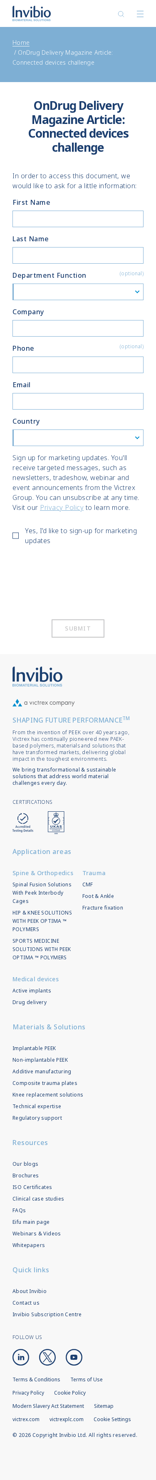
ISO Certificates (32, 1187)
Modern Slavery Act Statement (48, 1406)
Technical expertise (37, 1106)
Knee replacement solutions (47, 1094)
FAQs (19, 1210)
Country (26, 421)
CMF (87, 884)
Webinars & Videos (36, 1233)
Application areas (42, 851)
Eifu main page (31, 1221)
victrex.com (26, 1419)
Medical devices (35, 979)
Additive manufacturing (42, 1071)
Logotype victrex (31, 13)
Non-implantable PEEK (40, 1059)
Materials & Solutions (49, 1026)
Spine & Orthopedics (42, 873)
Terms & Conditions (36, 1379)
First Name (31, 202)
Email (21, 384)
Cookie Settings (112, 1419)
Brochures (25, 1175)
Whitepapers (28, 1245)
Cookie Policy (70, 1392)
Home (21, 42)
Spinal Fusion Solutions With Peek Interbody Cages (42, 893)
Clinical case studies (38, 1198)
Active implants (31, 990)
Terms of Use (86, 1379)
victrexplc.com (67, 1419)
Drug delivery (29, 1002)
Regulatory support (37, 1117)
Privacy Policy (62, 507)
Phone (78, 348)
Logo (37, 677)
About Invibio (29, 1291)
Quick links (31, 1269)
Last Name (30, 238)
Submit (78, 628)
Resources (30, 1142)
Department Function (78, 275)
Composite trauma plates (44, 1083)
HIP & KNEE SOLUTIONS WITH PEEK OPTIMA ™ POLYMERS (42, 921)
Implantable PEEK (34, 1048)
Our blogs (25, 1163)
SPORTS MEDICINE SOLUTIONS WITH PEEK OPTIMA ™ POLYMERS (41, 949)
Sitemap (104, 1406)
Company (28, 311)
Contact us (26, 1302)
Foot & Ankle (98, 896)
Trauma (94, 873)
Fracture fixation (103, 907)
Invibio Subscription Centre (47, 1314)
